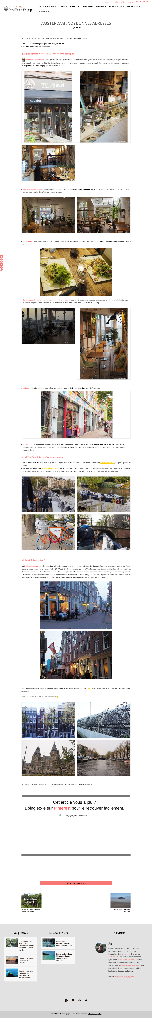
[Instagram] (147, 1)
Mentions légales (94, 1014)
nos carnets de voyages (129, 965)
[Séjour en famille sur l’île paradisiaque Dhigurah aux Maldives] (58, 957)
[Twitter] (140, 1)
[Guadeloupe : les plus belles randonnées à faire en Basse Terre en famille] (20, 945)
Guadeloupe (112, 957)
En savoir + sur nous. (126, 959)
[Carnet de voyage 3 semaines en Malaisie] (20, 960)
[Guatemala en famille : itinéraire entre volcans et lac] (58, 943)
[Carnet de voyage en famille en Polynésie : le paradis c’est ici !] (20, 974)
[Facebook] (137, 1)
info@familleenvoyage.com (124, 977)
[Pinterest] (144, 1)
